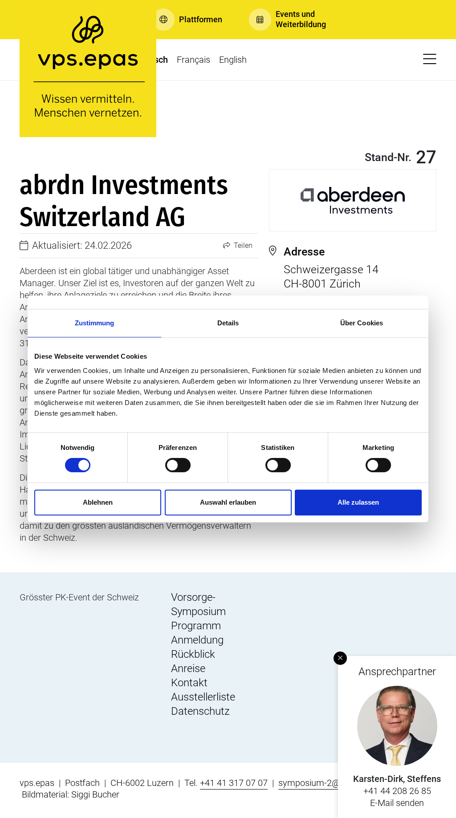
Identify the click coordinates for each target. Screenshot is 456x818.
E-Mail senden (397, 803)
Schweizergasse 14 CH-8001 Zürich (331, 267)
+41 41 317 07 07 (234, 783)
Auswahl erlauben (228, 502)
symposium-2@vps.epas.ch (332, 783)
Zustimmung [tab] (94, 323)
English (233, 59)
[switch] (178, 465)
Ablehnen (98, 502)
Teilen (242, 245)
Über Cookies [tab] (361, 323)
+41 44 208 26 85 (397, 791)
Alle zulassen (358, 502)
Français (193, 59)
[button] (187, 19)
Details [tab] (228, 323)
